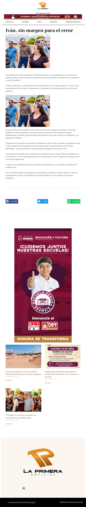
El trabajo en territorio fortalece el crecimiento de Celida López (21, 416)
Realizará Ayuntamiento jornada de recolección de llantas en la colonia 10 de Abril (61, 374)
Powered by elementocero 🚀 (71, 502)
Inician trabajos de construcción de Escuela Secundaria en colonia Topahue (23, 373)
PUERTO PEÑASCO (73, 22)
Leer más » (9, 380)
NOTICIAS (9, 22)
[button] (12, 201)
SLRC (39, 22)
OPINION (53, 22)
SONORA (25, 22)
